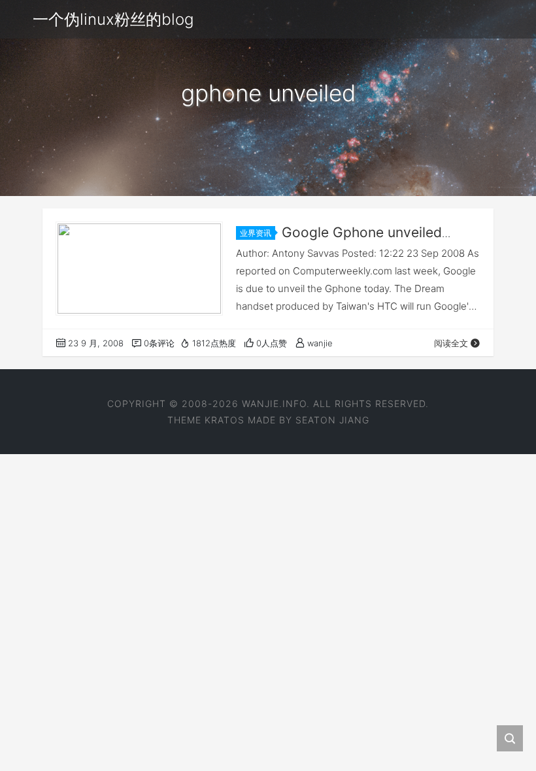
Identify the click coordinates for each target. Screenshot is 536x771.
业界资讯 (255, 233)
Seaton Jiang (332, 419)
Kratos (224, 419)
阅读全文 (451, 343)
